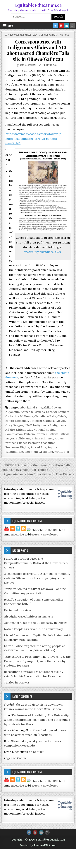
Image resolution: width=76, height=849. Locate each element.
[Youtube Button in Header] (61, 25)
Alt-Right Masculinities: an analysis (28, 616)
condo (9, 420)
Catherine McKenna (19, 416)
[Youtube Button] (35, 832)
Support (53, 447)
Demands (21, 420)
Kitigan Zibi (24, 429)
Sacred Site (38, 447)
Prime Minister (42, 438)
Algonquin (12, 412)
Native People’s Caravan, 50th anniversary (33, 629)
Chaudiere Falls (45, 416)
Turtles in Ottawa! (16, 682)
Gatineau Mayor (54, 420)
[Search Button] (47, 832)
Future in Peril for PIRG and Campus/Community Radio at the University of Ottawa (36, 563)
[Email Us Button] (41, 832)
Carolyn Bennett (57, 412)
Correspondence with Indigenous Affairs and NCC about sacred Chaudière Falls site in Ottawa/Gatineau (38, 50)
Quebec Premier (28, 443)
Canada (40, 412)
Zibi (66, 451)
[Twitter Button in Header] (55, 25)
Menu (10, 25)
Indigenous (41, 425)
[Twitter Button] (29, 832)
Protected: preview (17, 610)
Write (58, 451)
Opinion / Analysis (50, 34)
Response (12, 447)
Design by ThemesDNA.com (38, 845)
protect (10, 443)
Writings (64, 34)
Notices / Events (31, 34)
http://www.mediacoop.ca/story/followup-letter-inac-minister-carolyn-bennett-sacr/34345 (33, 138)
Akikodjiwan (52, 407)
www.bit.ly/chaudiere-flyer (42, 252)
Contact (38, 752)
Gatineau (36, 420)
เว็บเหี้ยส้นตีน (12, 704)
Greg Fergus (14, 425)
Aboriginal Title (31, 407)
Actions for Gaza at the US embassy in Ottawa (35, 622)
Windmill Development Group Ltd (29, 451)
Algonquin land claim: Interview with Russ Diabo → (38, 474)
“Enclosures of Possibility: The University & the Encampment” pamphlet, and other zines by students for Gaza (37, 661)
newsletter (50, 534)
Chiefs (61, 416)
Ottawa (53, 434)
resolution (48, 443)
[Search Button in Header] (72, 25)
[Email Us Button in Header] (66, 25)
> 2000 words (15, 34)
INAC (28, 425)
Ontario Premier (35, 434)
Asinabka (27, 412)
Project (59, 438)
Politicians (23, 438)
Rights (24, 447)
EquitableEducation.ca (38, 5)
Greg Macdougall (28, 65)
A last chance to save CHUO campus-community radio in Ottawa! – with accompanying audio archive (37, 578)
